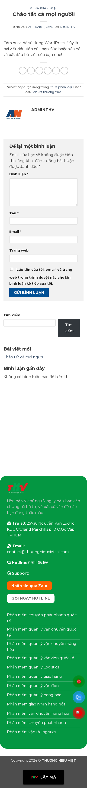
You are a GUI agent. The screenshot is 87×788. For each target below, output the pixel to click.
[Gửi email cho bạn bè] (48, 70)
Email (15, 232)
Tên (14, 213)
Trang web (19, 250)
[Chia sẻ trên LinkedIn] (64, 70)
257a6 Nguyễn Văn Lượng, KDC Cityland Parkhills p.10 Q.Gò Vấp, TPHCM (41, 529)
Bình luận (18, 174)
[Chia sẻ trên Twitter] (39, 70)
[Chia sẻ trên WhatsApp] (22, 70)
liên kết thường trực (46, 92)
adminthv (67, 27)
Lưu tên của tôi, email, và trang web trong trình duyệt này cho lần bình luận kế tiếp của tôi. (40, 277)
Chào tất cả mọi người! (23, 357)
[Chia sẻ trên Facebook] (31, 70)
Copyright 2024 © (43, 760)
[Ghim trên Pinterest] (56, 70)
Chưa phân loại (43, 8)
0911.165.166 (38, 562)
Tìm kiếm (11, 315)
